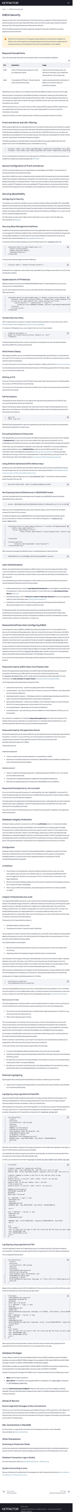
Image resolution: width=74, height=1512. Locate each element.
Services (15, 593)
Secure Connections (21, 1432)
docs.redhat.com (38, 238)
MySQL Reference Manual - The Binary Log (35, 1461)
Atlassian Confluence (26, 1511)
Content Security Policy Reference (33, 324)
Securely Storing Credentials (43, 452)
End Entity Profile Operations (36, 599)
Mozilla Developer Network (10, 324)
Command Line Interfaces (58, 994)
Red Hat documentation (62, 364)
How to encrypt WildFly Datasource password (46, 457)
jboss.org (17, 220)
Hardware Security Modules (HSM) (48, 679)
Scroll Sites (57, 1509)
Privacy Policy (24, 1506)
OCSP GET (36, 159)
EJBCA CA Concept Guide (16, 9)
